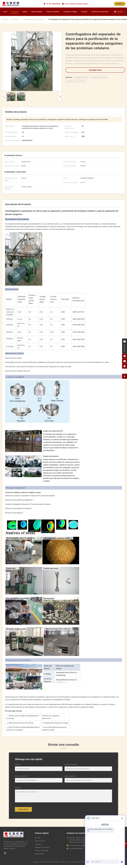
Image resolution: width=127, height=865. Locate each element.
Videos (24, 12)
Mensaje (18, 787)
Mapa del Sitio (39, 854)
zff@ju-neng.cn (83, 4)
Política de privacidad (41, 850)
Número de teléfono (21, 776)
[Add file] (87, 862)
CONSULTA (120, 4)
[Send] (122, 862)
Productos (14, 12)
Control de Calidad (70, 12)
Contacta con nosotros (42, 847)
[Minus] (122, 818)
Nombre (18, 764)
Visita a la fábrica (52, 12)
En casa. (37, 837)
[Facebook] (5, 853)
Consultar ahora (95, 70)
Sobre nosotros (36, 12)
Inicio (5, 12)
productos (38, 844)
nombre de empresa (70, 764)
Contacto (84, 12)
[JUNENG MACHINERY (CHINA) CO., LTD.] (10, 3)
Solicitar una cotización (99, 12)
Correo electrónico (70, 776)
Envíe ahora (23, 809)
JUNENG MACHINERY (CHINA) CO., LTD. (59, 862)
